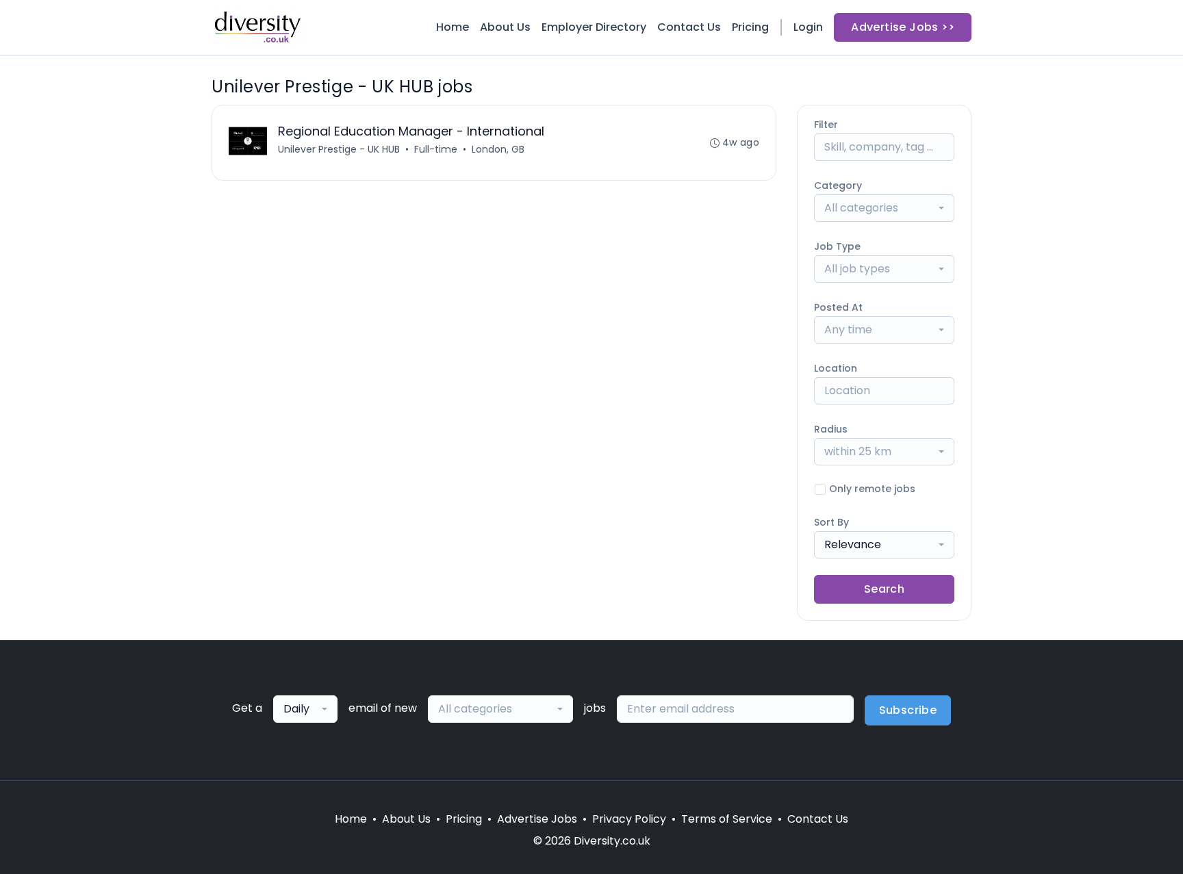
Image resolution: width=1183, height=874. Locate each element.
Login (808, 27)
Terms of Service (726, 819)
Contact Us (689, 27)
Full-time (435, 149)
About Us (505, 27)
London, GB (498, 149)
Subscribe (908, 710)
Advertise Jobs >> (902, 27)
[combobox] (884, 208)
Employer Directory (594, 27)
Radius (831, 429)
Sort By (831, 522)
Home (452, 27)
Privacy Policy (629, 819)
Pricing (750, 27)
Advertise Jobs (537, 819)
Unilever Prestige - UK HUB (339, 149)
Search (884, 589)
